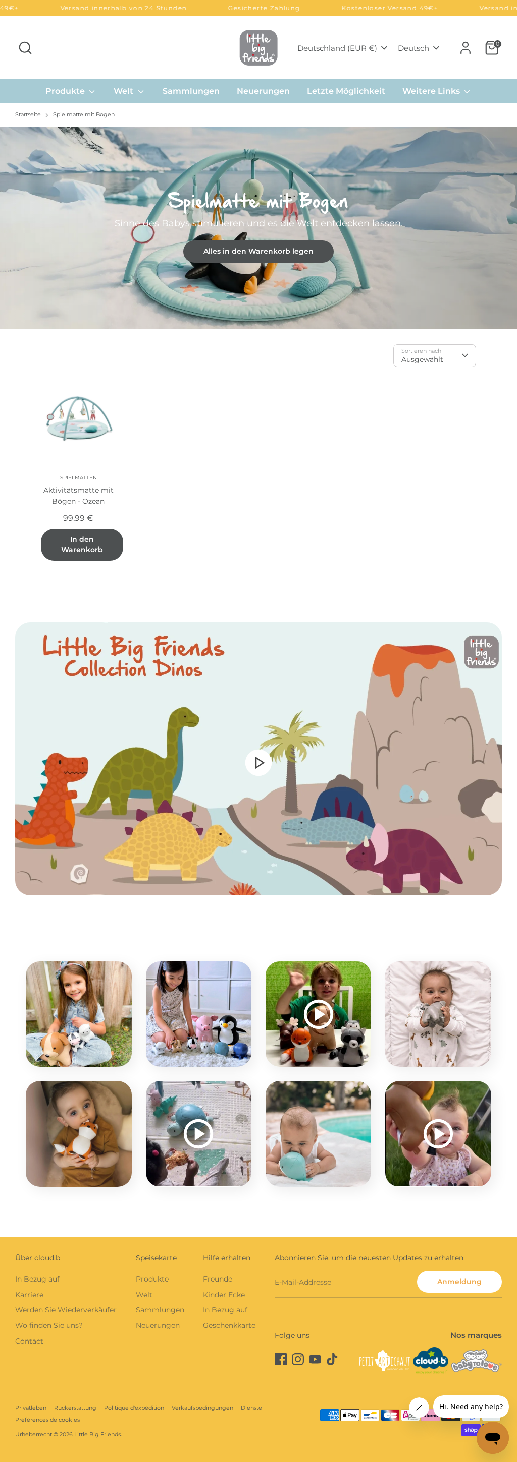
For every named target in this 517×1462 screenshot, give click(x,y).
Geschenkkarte (229, 1325)
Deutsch (413, 48)
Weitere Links (432, 91)
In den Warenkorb (82, 544)
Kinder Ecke (224, 1294)
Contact (29, 1341)
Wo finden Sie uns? (49, 1325)
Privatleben (30, 1408)
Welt (124, 91)
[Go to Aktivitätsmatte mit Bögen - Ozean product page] (78, 419)
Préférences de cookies (47, 1420)
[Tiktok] (332, 1359)
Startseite (28, 114)
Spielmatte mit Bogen (84, 114)
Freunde (217, 1279)
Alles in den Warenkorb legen (258, 251)
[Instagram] (298, 1359)
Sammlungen (191, 91)
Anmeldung (459, 1281)
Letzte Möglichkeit (346, 91)
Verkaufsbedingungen (202, 1408)
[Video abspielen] (258, 762)
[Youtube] (315, 1359)
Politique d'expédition (134, 1408)
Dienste (251, 1408)
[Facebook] (281, 1359)
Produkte (66, 91)
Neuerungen (263, 91)
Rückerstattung (75, 1408)
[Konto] (465, 48)
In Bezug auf (37, 1279)
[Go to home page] (258, 48)
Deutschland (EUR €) (337, 48)
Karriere (29, 1294)
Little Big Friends (97, 1434)
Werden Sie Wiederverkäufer (66, 1309)
